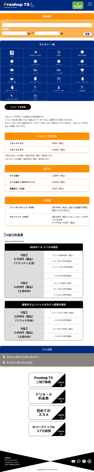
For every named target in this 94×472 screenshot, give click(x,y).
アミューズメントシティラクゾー (22, 356)
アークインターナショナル (19, 362)
